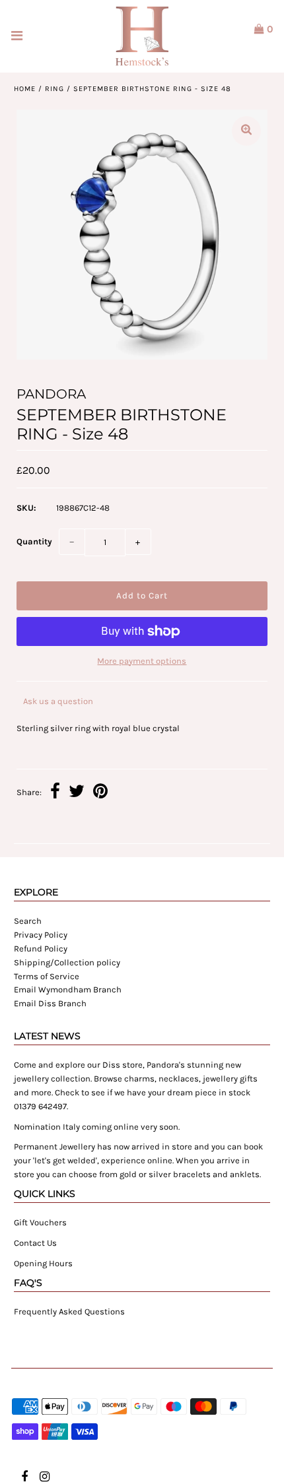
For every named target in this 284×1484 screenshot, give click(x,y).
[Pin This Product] (100, 793)
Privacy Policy (40, 935)
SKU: (26, 508)
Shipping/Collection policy (67, 962)
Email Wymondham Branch (68, 989)
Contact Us (35, 1243)
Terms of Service (46, 976)
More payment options (141, 661)
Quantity (34, 541)
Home (25, 88)
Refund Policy (40, 948)
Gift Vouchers (40, 1222)
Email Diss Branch (50, 1003)
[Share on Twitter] (77, 793)
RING (54, 88)
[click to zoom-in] (246, 131)
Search (28, 921)
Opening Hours (43, 1263)
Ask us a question (58, 701)
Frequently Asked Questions (69, 1311)
